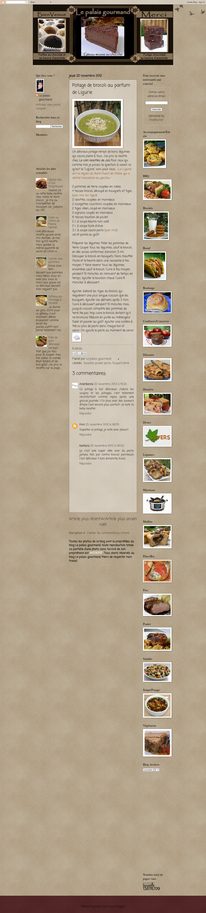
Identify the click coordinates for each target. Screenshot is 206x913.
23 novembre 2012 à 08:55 (102, 424)
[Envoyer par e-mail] (73, 353)
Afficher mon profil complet (48, 107)
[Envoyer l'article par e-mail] (117, 359)
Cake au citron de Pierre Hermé (54, 222)
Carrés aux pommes (55, 260)
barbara (84, 446)
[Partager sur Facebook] (82, 353)
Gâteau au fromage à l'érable (55, 299)
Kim (82, 424)
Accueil (103, 521)
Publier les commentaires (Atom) (108, 533)
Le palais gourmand (99, 359)
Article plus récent (85, 519)
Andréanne (86, 384)
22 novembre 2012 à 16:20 (110, 384)
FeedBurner (157, 120)
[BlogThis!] (76, 353)
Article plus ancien (121, 519)
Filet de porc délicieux (54, 340)
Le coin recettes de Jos (94, 160)
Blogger (120, 906)
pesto (107, 363)
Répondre (85, 413)
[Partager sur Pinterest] (85, 353)
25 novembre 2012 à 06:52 (107, 446)
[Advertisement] (71, 66)
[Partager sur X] (79, 353)
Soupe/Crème (120, 363)
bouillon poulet (93, 363)
